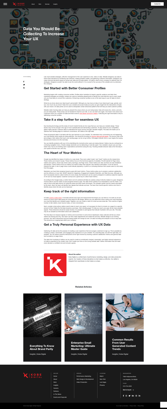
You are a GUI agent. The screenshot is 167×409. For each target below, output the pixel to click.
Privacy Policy (141, 405)
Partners (56, 391)
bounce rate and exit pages (100, 136)
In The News (57, 394)
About (33, 4)
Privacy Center (133, 405)
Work (40, 4)
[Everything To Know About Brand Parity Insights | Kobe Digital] (42, 315)
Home (55, 376)
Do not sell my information (122, 405)
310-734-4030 (127, 386)
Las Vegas (103, 382)
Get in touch (127, 390)
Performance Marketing (84, 376)
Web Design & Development (85, 379)
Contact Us (157, 4)
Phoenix (102, 385)
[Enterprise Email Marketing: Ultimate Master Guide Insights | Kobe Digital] (84, 315)
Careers (55, 388)
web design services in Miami (89, 113)
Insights (55, 4)
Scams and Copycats (60, 397)
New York (103, 379)
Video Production (82, 382)
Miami (101, 376)
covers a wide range (55, 197)
